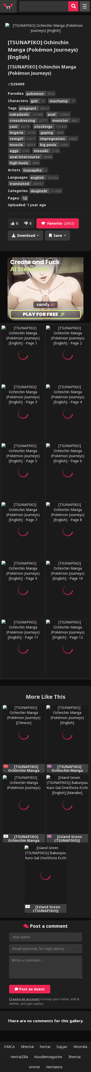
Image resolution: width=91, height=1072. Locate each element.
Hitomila (80, 1046)
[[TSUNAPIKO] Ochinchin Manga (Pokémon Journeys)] (24, 804)
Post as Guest (31, 989)
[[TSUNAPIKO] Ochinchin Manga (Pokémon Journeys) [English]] (67, 734)
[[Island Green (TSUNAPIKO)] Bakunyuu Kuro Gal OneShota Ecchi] (46, 874)
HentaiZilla (19, 1056)
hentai (45, 1046)
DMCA (9, 1046)
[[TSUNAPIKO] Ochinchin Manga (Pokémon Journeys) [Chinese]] (24, 734)
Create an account (24, 999)
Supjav (61, 1046)
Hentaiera (54, 1066)
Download (26, 235)
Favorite (60, 223)
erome (34, 1066)
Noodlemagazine (48, 1056)
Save (58, 235)
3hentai (74, 1056)
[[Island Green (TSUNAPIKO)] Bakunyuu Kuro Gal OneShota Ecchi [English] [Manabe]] (67, 804)
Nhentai (27, 1046)
